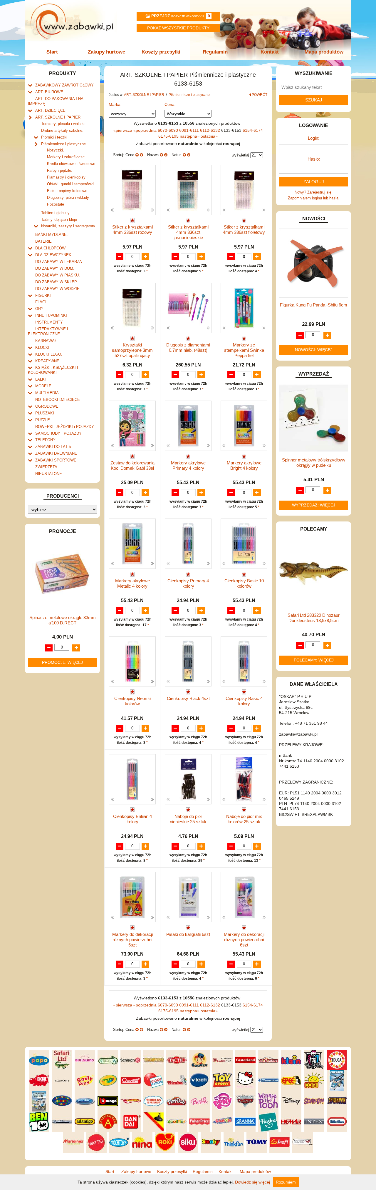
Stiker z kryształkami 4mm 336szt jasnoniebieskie (188, 232)
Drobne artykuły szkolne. (62, 130)
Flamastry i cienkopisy (66, 177)
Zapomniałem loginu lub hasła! (314, 198)
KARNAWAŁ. (46, 341)
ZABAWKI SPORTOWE (55, 460)
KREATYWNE (47, 361)
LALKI (40, 379)
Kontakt (270, 52)
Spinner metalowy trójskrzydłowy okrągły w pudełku (313, 462)
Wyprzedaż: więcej (313, 505)
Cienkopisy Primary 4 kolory (188, 583)
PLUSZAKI (44, 413)
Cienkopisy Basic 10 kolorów (244, 583)
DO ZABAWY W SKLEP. (56, 282)
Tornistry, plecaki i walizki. (63, 123)
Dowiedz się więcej (252, 1182)
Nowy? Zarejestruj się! (314, 192)
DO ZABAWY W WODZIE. (58, 288)
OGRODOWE (46, 406)
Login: (313, 138)
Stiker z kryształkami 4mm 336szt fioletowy (244, 229)
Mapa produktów (324, 52)
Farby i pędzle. (59, 170)
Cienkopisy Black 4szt (188, 698)
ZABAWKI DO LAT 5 (53, 446)
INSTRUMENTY (49, 322)
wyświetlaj (240, 155)
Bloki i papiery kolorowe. (67, 191)
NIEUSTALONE (48, 473)
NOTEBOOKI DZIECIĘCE (57, 399)
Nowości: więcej (314, 349)
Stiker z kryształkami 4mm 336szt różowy (132, 229)
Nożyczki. (55, 150)
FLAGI (40, 302)
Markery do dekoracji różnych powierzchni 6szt (132, 939)
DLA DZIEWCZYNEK (53, 255)
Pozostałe (55, 204)
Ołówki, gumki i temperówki (70, 184)
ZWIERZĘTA (46, 467)
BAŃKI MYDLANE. (51, 234)
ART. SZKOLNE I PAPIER (57, 117)
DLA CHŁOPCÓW (50, 248)
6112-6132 (210, 130)
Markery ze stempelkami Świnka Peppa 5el (244, 350)
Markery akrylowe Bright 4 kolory (244, 465)
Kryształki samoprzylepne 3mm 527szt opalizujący (132, 350)
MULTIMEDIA (47, 393)
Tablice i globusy (55, 213)
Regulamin (215, 52)
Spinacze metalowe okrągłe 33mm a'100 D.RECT (62, 620)
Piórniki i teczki (54, 137)
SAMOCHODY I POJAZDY (58, 433)
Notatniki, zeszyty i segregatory (68, 226)
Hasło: (314, 158)
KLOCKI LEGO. (48, 354)
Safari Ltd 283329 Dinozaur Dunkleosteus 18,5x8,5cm (314, 618)
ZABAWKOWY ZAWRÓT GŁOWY (64, 85)
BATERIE (43, 241)
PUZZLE (42, 420)
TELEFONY (45, 440)
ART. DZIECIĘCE (50, 110)
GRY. (39, 308)
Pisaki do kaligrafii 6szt (188, 934)
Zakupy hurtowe (106, 52)
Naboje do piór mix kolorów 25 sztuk (244, 819)
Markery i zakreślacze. (66, 157)
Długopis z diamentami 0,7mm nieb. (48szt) (188, 347)
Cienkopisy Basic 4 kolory (244, 701)
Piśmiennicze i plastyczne (63, 144)
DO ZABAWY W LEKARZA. (59, 261)
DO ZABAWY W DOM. (54, 268)
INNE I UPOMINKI (51, 315)
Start (52, 52)
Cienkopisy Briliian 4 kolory (132, 819)
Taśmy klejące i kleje (59, 219)
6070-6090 (168, 130)
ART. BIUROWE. (49, 92)
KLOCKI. (43, 347)
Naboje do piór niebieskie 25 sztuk (188, 819)
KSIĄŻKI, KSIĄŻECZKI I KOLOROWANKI (53, 370)
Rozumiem (286, 1182)
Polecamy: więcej (314, 660)
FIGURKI (43, 295)
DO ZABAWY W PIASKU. (57, 275)
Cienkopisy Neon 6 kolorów (132, 701)
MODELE (43, 386)
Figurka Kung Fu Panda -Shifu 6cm (313, 304)
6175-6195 (169, 136)
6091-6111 (189, 130)
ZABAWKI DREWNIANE (56, 453)
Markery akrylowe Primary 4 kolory (188, 465)
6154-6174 (253, 130)
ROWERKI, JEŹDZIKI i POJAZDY (64, 426)
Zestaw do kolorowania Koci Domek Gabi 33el (132, 465)
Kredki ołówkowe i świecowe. (71, 163)
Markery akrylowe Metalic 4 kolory (132, 583)
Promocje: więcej (62, 662)
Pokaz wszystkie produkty (178, 28)
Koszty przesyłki (161, 52)
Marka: (115, 104)
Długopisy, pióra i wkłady (68, 197)
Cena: (170, 104)
